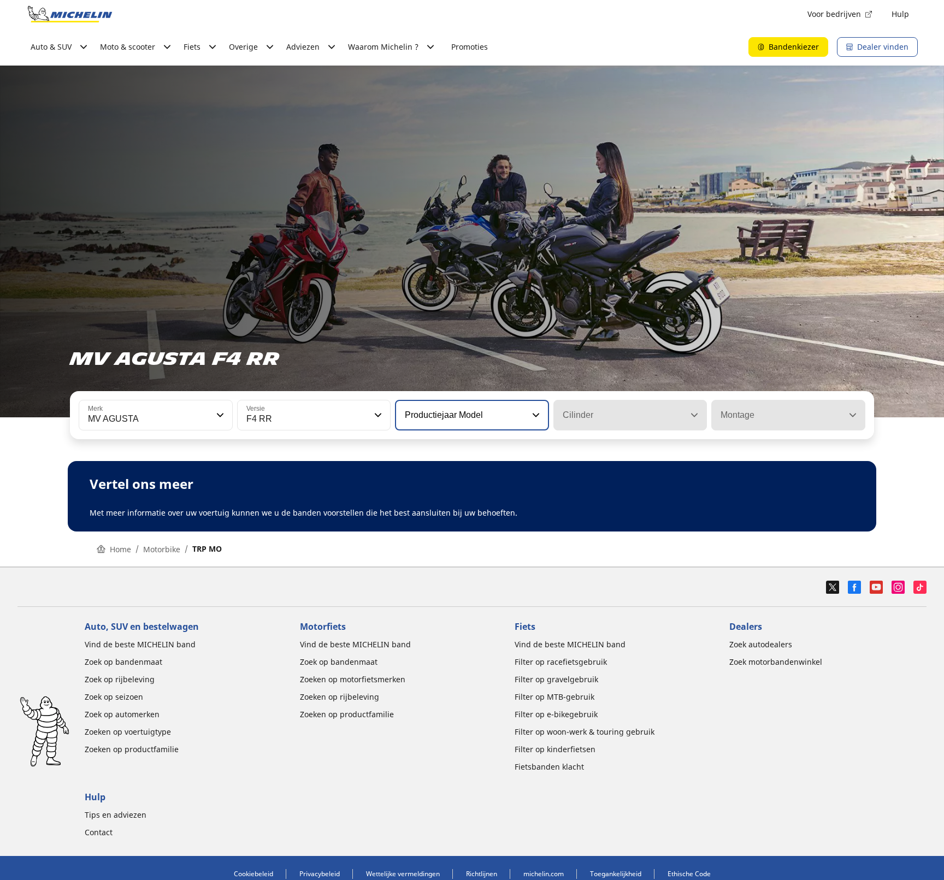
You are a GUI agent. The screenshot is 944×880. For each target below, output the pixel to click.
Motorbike (161, 549)
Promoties (469, 47)
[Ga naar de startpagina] (70, 14)
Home (120, 549)
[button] (219, 415)
